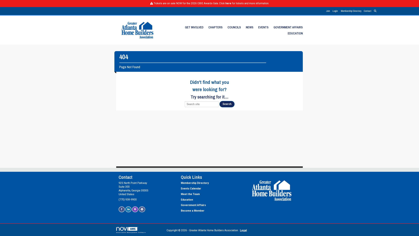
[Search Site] (375, 11)
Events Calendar (191, 188)
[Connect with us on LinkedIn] (128, 209)
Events (263, 27)
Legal (243, 230)
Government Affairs (288, 27)
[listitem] (328, 11)
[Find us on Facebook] (122, 209)
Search (227, 104)
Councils (234, 27)
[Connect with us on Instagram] (135, 209)
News (249, 27)
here (228, 3)
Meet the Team (190, 194)
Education (295, 33)
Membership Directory (351, 11)
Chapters (215, 27)
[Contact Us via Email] (142, 209)
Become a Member (192, 210)
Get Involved (194, 27)
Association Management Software (131, 232)
